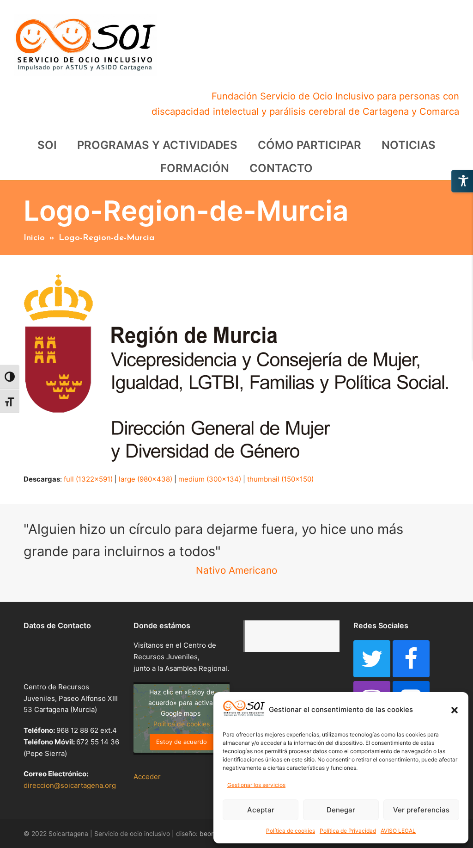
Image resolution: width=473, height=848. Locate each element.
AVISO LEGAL (398, 830)
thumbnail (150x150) (280, 479)
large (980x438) (145, 479)
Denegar (341, 809)
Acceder (147, 776)
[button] (454, 710)
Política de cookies (290, 830)
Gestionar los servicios (256, 784)
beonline (212, 833)
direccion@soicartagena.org (70, 785)
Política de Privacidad (348, 830)
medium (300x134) (209, 479)
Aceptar (260, 809)
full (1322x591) (88, 479)
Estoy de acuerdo (181, 741)
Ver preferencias (421, 809)
